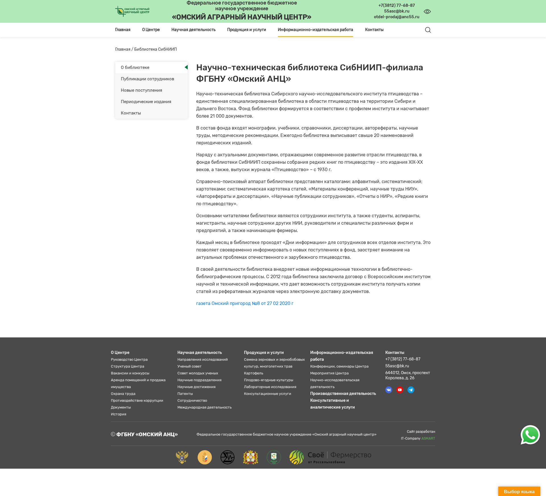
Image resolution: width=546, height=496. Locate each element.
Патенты (185, 394)
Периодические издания (146, 101)
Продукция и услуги (264, 352)
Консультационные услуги (267, 394)
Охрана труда (123, 394)
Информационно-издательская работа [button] (315, 29)
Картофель (253, 373)
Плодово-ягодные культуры (268, 380)
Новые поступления (141, 90)
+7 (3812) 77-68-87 (402, 359)
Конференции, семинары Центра (339, 366)
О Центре (120, 352)
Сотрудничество (192, 400)
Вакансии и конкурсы (130, 373)
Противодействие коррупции (137, 400)
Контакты (374, 29)
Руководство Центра (129, 359)
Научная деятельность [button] (193, 29)
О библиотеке (135, 67)
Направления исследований (202, 359)
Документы (121, 407)
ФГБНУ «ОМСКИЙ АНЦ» (146, 434)
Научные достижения (196, 387)
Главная (123, 29)
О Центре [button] (151, 29)
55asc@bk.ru (397, 366)
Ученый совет (189, 366)
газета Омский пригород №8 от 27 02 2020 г (244, 303)
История (118, 414)
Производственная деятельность (343, 393)
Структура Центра (127, 366)
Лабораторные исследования (270, 387)
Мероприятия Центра (329, 373)
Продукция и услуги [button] (246, 29)
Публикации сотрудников (147, 78)
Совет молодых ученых (197, 373)
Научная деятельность (199, 352)
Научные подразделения (199, 380)
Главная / (124, 49)
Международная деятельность (204, 407)
